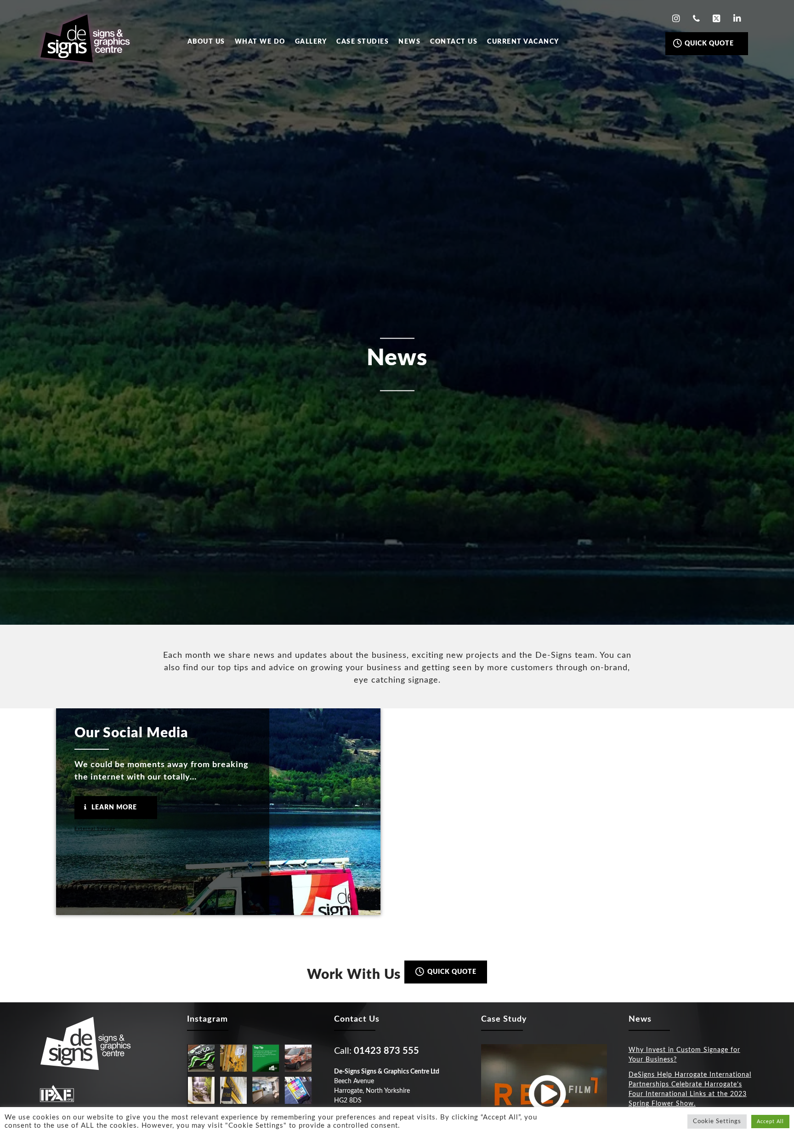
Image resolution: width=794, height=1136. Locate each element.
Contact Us (453, 42)
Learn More (113, 807)
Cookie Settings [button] (717, 1122)
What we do (260, 42)
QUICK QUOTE (708, 43)
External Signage (94, 828)
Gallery (311, 42)
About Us (206, 42)
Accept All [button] (770, 1121)
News (409, 42)
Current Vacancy (523, 42)
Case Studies (362, 42)
